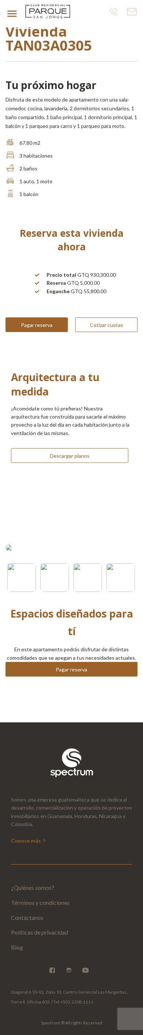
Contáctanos (27, 917)
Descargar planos (69, 456)
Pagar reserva (36, 325)
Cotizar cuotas (106, 325)
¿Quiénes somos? (32, 887)
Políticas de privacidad (39, 932)
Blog (17, 947)
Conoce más (26, 840)
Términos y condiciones (40, 902)
